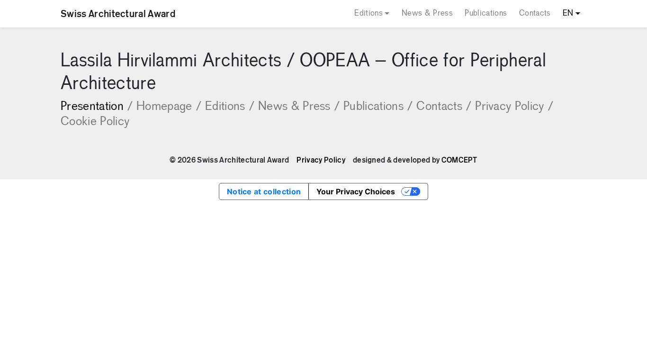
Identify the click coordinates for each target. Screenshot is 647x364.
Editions (368, 13)
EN (568, 13)
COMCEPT (459, 160)
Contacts (535, 13)
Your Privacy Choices (355, 191)
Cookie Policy (95, 122)
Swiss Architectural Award (118, 13)
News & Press (427, 13)
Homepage (168, 106)
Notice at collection (264, 191)
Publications (486, 13)
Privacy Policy (514, 106)
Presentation (97, 106)
